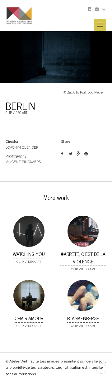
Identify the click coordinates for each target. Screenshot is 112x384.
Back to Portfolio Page (84, 92)
